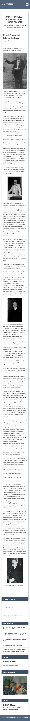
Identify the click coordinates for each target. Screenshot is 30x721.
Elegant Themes (11, 717)
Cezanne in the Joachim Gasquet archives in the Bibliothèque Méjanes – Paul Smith (14, 634)
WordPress (25, 717)
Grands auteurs (11, 27)
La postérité (19, 27)
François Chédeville (14, 25)
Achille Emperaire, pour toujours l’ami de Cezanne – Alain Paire (14, 628)
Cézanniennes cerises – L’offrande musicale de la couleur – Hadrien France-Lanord (14, 650)
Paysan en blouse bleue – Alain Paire (12, 645)
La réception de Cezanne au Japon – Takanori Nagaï (15, 640)
